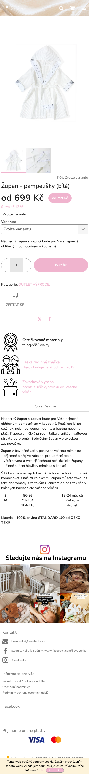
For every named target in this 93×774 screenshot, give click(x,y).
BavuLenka (18, 660)
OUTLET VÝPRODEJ (34, 284)
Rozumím (55, 770)
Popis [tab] (37, 406)
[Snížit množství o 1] (5, 265)
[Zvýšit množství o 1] (27, 265)
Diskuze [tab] (50, 406)
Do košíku (61, 265)
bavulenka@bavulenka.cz (28, 641)
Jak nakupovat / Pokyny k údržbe (23, 681)
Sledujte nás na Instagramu (46, 558)
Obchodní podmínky (16, 687)
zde (40, 770)
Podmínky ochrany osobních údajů (25, 693)
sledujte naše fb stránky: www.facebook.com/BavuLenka (48, 651)
